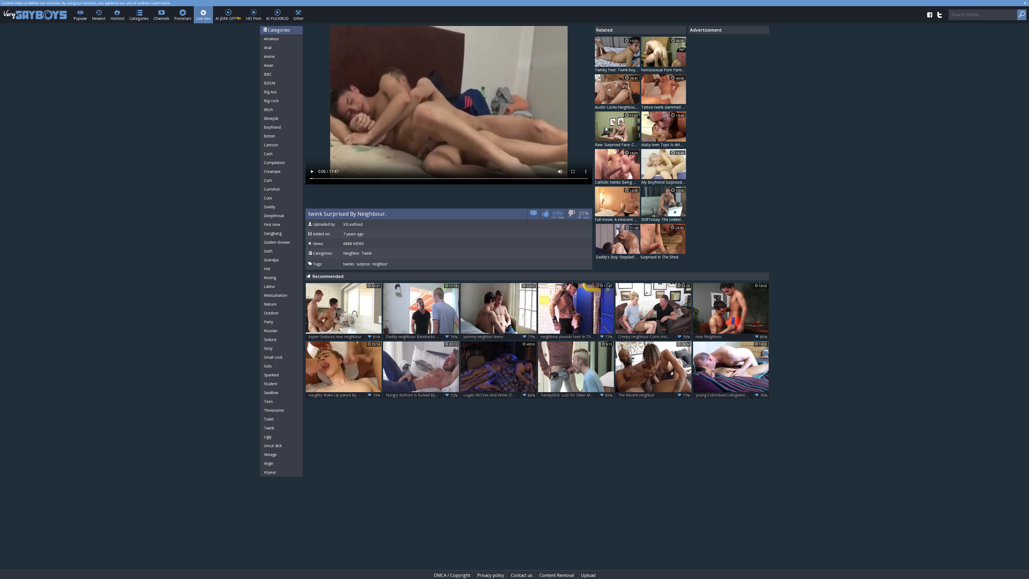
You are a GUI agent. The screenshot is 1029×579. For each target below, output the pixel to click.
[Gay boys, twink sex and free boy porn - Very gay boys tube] (35, 13)
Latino (269, 286)
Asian (268, 65)
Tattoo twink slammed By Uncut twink (663, 107)
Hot (267, 268)
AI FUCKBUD (277, 18)
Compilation (274, 162)
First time (272, 224)
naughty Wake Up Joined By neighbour (344, 395)
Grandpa (271, 259)
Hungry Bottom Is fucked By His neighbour (422, 395)
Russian (270, 330)
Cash (268, 153)
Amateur (271, 38)
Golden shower (277, 242)
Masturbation (275, 295)
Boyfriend (272, 127)
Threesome (274, 410)
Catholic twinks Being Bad (617, 182)
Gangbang (273, 233)
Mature (270, 304)
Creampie (272, 171)
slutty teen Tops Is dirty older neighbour (663, 144)
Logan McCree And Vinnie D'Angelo (499, 395)
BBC (268, 74)
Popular (80, 18)
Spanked (271, 374)
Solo (268, 366)
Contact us (521, 575)
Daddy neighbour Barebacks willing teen (422, 336)
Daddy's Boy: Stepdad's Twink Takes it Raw (618, 256)
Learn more (160, 3)
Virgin (268, 463)
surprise (363, 264)
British (269, 136)
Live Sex (203, 18)
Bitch (268, 109)
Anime (269, 56)
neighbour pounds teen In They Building (577, 336)
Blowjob (271, 118)
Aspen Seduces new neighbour (344, 336)
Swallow (271, 392)
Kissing (270, 277)
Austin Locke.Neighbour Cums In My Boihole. (617, 107)
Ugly (267, 436)
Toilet (269, 419)
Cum (268, 180)
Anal (267, 47)
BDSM (269, 83)
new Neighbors (731, 336)
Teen (268, 401)
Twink (269, 427)
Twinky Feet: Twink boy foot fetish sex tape (617, 69)
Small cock (273, 357)
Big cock (271, 100)
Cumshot (272, 189)
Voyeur (270, 472)
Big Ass (270, 91)
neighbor (379, 264)
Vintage (270, 454)
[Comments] (533, 215)
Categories (139, 18)
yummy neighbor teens (499, 336)
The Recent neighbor (654, 395)
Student (270, 383)
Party (268, 321)
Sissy (268, 348)
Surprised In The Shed (659, 256)
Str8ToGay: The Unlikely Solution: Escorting (663, 219)
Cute (268, 198)
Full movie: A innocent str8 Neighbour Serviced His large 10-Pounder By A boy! (617, 219)
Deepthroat (274, 215)
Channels (161, 18)
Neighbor (351, 253)
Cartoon (271, 144)
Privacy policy (490, 575)
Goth (268, 251)
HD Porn (253, 18)
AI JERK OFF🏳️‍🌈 (228, 18)
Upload (588, 575)
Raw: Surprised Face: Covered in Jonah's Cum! (617, 144)
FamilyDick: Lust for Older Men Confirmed (577, 395)
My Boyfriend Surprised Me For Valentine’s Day (663, 182)
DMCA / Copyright (452, 575)
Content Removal (556, 575)
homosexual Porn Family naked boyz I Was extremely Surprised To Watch (663, 69)
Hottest (117, 18)
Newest (99, 18)
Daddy (269, 206)
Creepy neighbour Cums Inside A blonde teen (654, 336)
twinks (348, 264)
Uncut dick (273, 445)
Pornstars (182, 18)
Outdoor (271, 313)
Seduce (270, 339)
